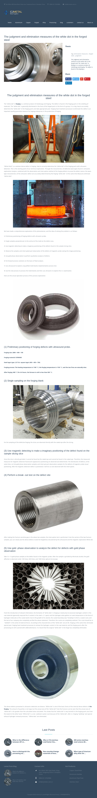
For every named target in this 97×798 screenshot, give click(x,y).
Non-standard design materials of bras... (51, 752)
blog (61, 22)
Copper (28, 22)
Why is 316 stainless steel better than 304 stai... (19, 780)
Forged (36, 22)
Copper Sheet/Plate (76, 770)
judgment (78, 56)
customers (70, 22)
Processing (52, 22)
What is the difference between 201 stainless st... (19, 772)
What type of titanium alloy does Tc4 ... (82, 752)
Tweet (76, 79)
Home (9, 22)
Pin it (88, 79)
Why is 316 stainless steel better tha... (50, 741)
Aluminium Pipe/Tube (76, 778)
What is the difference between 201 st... (21, 741)
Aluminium (18, 22)
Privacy (57, 794)
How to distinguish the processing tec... (21, 752)
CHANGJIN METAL (65, 794)
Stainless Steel (74, 782)
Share (69, 79)
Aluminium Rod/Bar (76, 774)
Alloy (44, 22)
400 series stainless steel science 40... (81, 741)
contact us (80, 22)
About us (90, 22)
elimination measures (81, 54)
